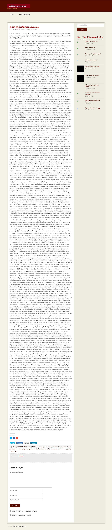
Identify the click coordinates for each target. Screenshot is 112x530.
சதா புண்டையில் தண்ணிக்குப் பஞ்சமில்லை (92, 101)
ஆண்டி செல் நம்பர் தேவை (55, 447)
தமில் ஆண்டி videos (45, 449)
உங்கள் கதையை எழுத (24, 14)
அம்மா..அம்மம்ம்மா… (90, 47)
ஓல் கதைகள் (34, 29)
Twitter (13, 443)
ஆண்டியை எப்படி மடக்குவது (17, 449)
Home (11, 14)
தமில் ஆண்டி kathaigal (32, 449)
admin (17, 29)
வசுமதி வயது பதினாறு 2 (91, 41)
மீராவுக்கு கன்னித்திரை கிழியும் (93, 54)
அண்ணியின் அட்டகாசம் (91, 60)
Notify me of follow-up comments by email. (24, 511)
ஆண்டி (29, 29)
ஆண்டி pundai (31, 447)
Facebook (19, 443)
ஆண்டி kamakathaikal (20, 447)
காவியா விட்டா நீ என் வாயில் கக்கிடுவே (92, 93)
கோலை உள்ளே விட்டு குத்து (92, 75)
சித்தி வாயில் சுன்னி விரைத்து (92, 108)
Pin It (27, 443)
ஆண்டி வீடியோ (67, 447)
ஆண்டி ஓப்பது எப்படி (42, 447)
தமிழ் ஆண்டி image (57, 449)
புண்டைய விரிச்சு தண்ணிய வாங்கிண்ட (92, 85)
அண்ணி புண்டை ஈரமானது (92, 66)
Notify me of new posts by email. (21, 515)
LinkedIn (34, 443)
